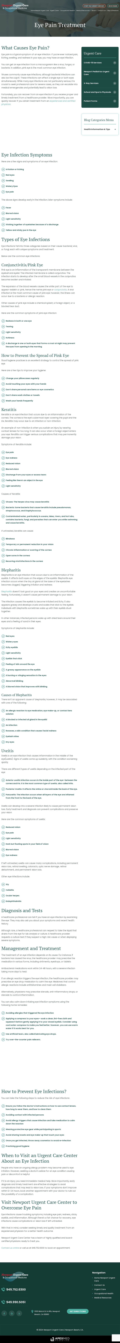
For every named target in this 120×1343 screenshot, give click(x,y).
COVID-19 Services (93, 62)
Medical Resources (82, 10)
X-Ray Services (91, 83)
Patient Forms (90, 101)
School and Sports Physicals (97, 92)
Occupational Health (67, 10)
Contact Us (101, 10)
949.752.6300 (16, 1289)
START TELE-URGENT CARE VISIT (94, 6)
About (93, 10)
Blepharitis (6, 591)
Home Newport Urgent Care (40, 10)
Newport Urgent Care (54, 1330)
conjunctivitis (60, 289)
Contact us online (10, 1247)
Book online (113, 6)
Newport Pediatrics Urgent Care (96, 73)
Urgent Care (54, 10)
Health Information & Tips (97, 129)
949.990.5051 (16, 1302)
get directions (78, 1311)
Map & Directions (113, 10)
